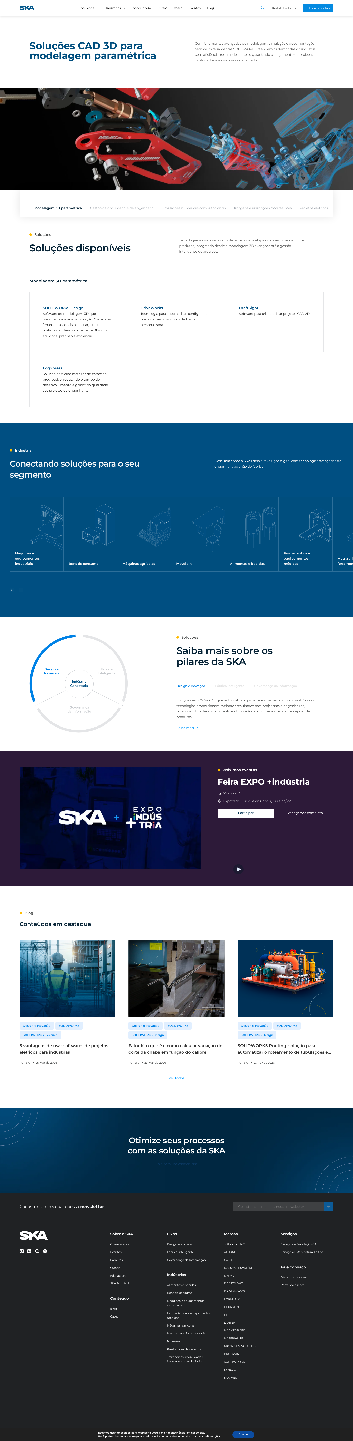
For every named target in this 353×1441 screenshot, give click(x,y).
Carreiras (116, 1260)
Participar (246, 813)
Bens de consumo (180, 1293)
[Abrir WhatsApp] (343, 1430)
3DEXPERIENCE (235, 1244)
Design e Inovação (36, 1026)
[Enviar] (328, 1206)
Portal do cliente (284, 8)
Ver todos (176, 1078)
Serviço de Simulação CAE (299, 1244)
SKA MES (230, 1377)
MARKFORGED (235, 1330)
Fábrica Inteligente (180, 1252)
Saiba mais (185, 728)
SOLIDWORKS (69, 1026)
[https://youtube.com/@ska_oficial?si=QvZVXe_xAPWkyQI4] (37, 1251)
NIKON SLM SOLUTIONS (241, 1346)
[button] (98, 8)
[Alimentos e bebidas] (251, 534)
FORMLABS (232, 1299)
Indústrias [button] (113, 8)
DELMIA (229, 1276)
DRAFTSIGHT (233, 1283)
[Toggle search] (263, 8)
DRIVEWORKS (234, 1291)
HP (226, 1315)
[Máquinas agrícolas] (144, 534)
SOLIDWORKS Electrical (40, 1035)
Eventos (195, 8)
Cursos (162, 8)
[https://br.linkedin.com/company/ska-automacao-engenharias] (29, 1251)
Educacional (118, 1276)
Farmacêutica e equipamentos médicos (189, 1315)
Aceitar (243, 1435)
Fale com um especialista (176, 1164)
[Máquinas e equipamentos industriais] (36, 534)
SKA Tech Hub (120, 1283)
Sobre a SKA (142, 8)
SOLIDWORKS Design (148, 1035)
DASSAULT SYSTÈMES (240, 1268)
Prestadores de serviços (184, 1349)
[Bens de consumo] (90, 534)
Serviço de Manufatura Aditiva (302, 1252)
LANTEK (229, 1322)
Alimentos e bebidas (181, 1285)
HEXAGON (231, 1307)
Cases (178, 8)
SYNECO (230, 1369)
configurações (211, 1436)
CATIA (228, 1260)
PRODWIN (231, 1354)
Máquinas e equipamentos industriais (185, 1303)
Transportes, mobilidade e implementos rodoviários (185, 1359)
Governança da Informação (186, 1260)
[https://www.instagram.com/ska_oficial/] (22, 1251)
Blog (210, 8)
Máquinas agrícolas (180, 1325)
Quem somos (120, 1244)
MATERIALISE (233, 1338)
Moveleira (174, 1341)
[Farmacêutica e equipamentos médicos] (305, 534)
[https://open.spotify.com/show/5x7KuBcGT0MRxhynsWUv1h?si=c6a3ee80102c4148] (45, 1251)
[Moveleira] (198, 534)
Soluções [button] (87, 8)
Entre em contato (318, 8)
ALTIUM (229, 1252)
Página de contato (294, 1277)
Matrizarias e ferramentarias (187, 1333)
